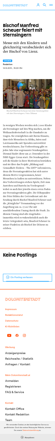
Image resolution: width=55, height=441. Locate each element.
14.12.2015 (7, 68)
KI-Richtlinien (12, 326)
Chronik (7, 61)
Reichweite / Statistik (19, 358)
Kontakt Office (14, 409)
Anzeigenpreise (15, 353)
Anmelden (12, 381)
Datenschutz (11, 320)
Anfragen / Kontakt (17, 364)
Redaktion (7, 64)
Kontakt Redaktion (17, 414)
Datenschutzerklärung (31, 430)
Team (8, 420)
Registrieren (13, 386)
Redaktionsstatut (14, 314)
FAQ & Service (14, 392)
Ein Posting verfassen (22, 277)
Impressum (11, 309)
